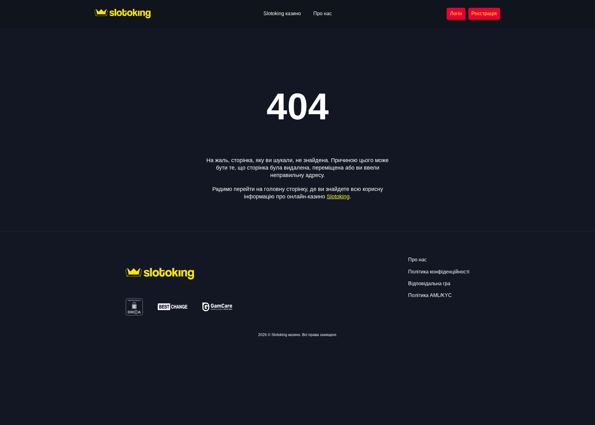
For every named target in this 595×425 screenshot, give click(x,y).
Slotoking (338, 196)
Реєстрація (484, 13)
